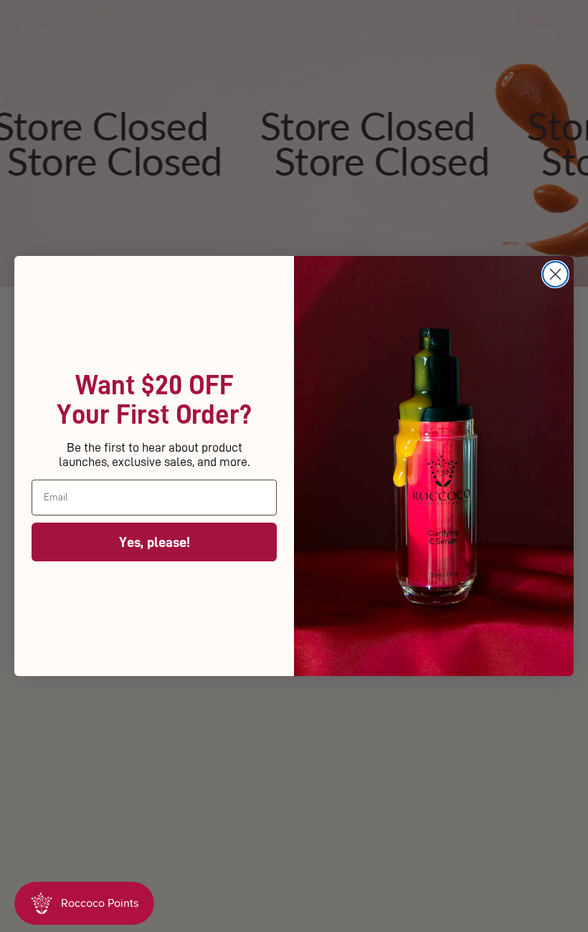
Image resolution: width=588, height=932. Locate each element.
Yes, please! (154, 542)
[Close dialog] (555, 274)
